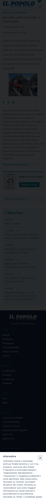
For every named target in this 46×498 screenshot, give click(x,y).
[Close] (40, 457)
